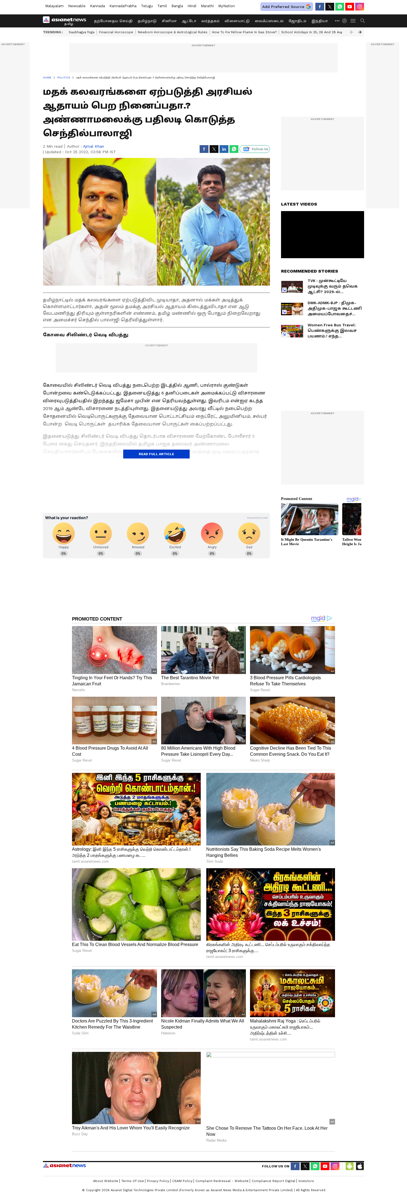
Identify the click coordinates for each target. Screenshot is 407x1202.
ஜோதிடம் (297, 21)
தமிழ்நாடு (147, 21)
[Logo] (66, 20)
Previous (351, 32)
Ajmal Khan (93, 146)
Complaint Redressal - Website (222, 1181)
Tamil (162, 6)
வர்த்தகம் (210, 21)
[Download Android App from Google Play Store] (349, 1166)
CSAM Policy (182, 1181)
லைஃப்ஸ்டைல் (269, 21)
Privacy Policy (158, 1181)
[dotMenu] (337, 20)
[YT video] (349, 7)
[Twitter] (329, 7)
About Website (105, 1181)
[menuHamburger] (353, 20)
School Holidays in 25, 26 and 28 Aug (312, 32)
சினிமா (169, 21)
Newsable (77, 6)
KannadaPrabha (122, 6)
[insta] (359, 7)
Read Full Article (156, 454)
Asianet (64, 1165)
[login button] (345, 20)
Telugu (147, 6)
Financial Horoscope (116, 32)
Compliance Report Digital (273, 1181)
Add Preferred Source (283, 6)
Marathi (207, 6)
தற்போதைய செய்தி (113, 21)
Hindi (191, 6)
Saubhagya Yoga (81, 32)
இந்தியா (319, 21)
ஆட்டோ (189, 21)
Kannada (97, 6)
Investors (306, 1181)
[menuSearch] (362, 21)
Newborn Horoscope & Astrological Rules (172, 32)
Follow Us (260, 149)
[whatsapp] (339, 7)
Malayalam (54, 6)
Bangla (177, 6)
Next (360, 32)
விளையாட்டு (237, 21)
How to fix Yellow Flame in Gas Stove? (244, 32)
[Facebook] (319, 7)
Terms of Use (132, 1181)
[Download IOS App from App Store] (359, 1166)
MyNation (226, 6)
